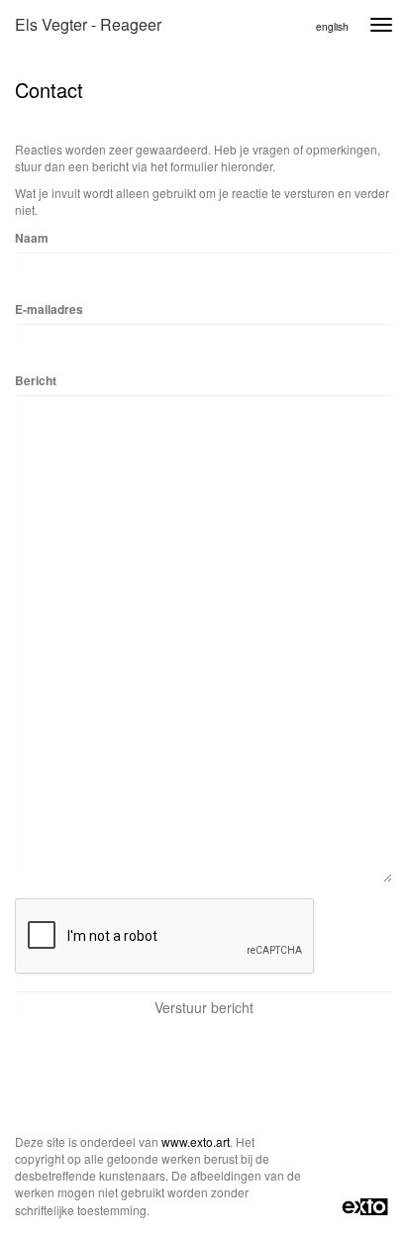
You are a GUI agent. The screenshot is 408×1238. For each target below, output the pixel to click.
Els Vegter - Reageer (88, 24)
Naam (32, 238)
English (332, 27)
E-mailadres (49, 309)
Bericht (35, 380)
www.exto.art (195, 1141)
